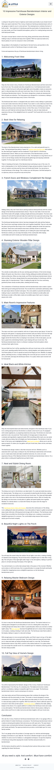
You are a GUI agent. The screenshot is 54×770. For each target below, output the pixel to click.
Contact (36, 765)
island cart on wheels (33, 441)
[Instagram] (28, 759)
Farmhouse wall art (29, 703)
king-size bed (16, 629)
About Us (18, 765)
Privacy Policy (27, 765)
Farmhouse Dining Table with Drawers (15, 508)
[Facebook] (25, 759)
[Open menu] (50, 4)
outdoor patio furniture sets (36, 149)
